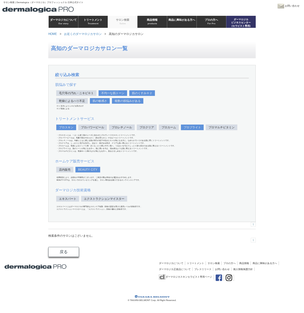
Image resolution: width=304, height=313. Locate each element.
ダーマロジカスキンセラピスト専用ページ (189, 276)
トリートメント (195, 263)
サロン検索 (214, 263)
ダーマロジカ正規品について (175, 269)
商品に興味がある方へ (265, 263)
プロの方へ (229, 263)
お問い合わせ (222, 269)
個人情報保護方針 (243, 269)
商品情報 (244, 263)
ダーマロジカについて (171, 263)
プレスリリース (202, 269)
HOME (52, 34)
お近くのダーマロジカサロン (83, 34)
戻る (64, 252)
